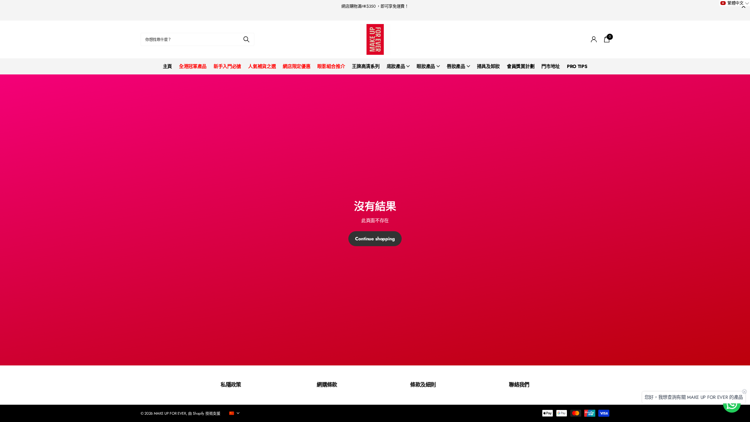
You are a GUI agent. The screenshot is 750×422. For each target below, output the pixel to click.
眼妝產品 (426, 66)
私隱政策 (231, 385)
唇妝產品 (456, 66)
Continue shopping (375, 238)
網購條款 (327, 385)
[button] (735, 3)
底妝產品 (396, 66)
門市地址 (550, 66)
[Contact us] (732, 404)
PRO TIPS (577, 66)
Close (743, 6)
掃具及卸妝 (488, 66)
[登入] (594, 39)
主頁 (167, 66)
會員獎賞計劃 (520, 66)
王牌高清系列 (365, 66)
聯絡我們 (519, 385)
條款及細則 (423, 385)
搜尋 (246, 39)
